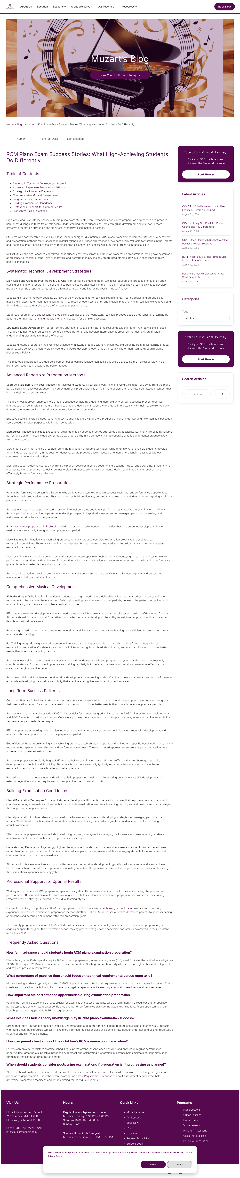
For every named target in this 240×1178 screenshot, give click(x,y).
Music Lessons (135, 1112)
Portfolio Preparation (195, 1141)
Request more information (99, 1076)
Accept (153, 1164)
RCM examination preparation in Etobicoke (32, 526)
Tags (185, 311)
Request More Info (138, 1138)
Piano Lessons (191, 1109)
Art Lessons (134, 1117)
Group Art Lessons (194, 1135)
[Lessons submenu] (65, 6)
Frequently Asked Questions (30, 210)
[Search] (222, 394)
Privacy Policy (55, 1156)
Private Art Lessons (195, 1130)
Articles (29, 124)
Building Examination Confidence (33, 203)
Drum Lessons (191, 1120)
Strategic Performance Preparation (34, 191)
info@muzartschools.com (21, 1131)
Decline (179, 1164)
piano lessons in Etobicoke (51, 314)
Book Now (133, 1122)
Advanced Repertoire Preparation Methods (39, 187)
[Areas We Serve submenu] (92, 6)
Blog (19, 124)
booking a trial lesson (119, 908)
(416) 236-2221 (24, 1128)
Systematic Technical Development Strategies (41, 183)
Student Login (135, 1143)
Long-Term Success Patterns (30, 199)
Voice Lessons (191, 1125)
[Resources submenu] (136, 6)
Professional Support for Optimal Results (37, 207)
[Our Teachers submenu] (115, 6)
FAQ (129, 1128)
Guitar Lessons (192, 1114)
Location (132, 1133)
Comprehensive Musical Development (36, 195)
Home (10, 124)
